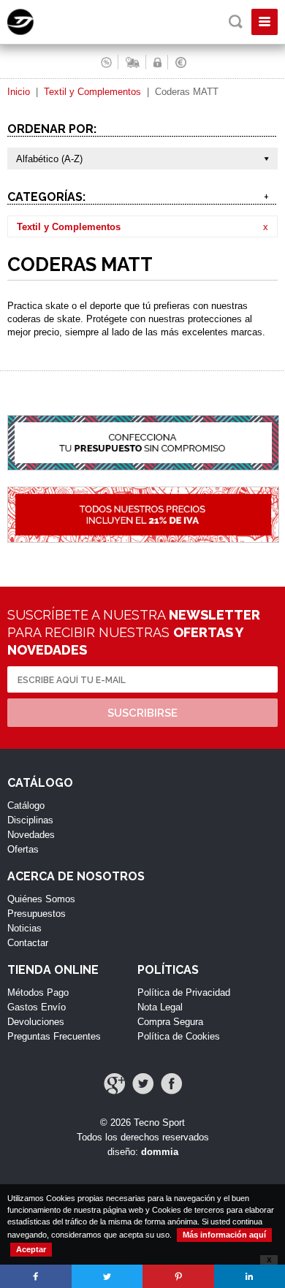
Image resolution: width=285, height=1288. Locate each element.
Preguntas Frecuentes (54, 1036)
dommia (159, 1151)
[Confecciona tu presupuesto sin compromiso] (142, 451)
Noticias (24, 928)
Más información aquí (224, 1234)
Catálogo (26, 805)
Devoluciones (35, 1021)
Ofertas (23, 849)
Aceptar (31, 1249)
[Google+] (114, 1083)
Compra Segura (170, 1021)
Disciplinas (30, 820)
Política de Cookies (178, 1036)
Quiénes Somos (41, 898)
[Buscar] (236, 21)
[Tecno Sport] (33, 31)
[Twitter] (142, 1083)
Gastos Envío (36, 1007)
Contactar (27, 942)
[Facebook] (171, 1083)
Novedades (31, 834)
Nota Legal (160, 1007)
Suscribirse (142, 713)
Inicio (18, 91)
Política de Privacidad (183, 992)
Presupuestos (36, 913)
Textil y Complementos (92, 91)
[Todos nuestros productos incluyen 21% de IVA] (142, 522)
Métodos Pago (38, 992)
